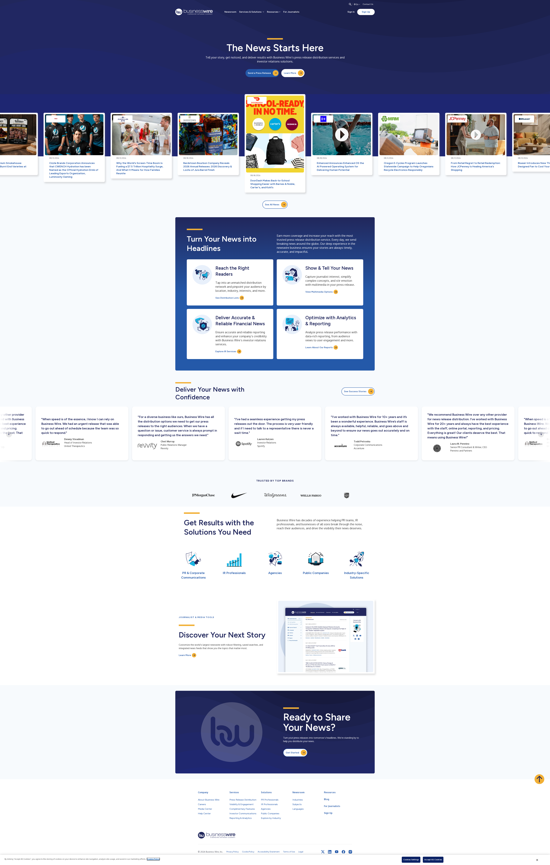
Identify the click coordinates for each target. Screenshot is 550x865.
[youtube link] (336, 851)
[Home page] (194, 12)
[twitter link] (323, 851)
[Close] (537, 860)
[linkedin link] (329, 852)
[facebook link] (343, 852)
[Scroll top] (539, 779)
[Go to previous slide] (9, 434)
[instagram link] (350, 852)
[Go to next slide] (541, 434)
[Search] (350, 4)
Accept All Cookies (433, 859)
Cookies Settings (411, 859)
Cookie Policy (153, 859)
